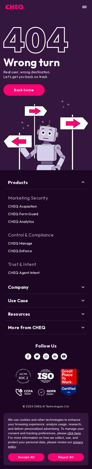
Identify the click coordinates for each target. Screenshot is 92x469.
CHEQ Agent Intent (24, 272)
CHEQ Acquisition (22, 206)
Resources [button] (19, 314)
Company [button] (18, 287)
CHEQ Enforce (20, 251)
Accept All (26, 457)
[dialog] (46, 439)
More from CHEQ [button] (27, 327)
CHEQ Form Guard (23, 214)
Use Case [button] (18, 300)
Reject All (66, 457)
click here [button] (74, 433)
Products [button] (18, 182)
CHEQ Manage (20, 243)
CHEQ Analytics (21, 221)
